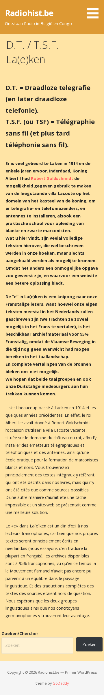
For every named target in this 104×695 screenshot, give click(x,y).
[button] (95, 10)
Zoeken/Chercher (19, 633)
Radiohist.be (29, 12)
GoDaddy (61, 683)
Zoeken (89, 644)
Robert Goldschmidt (52, 178)
